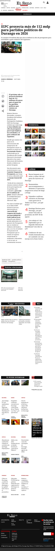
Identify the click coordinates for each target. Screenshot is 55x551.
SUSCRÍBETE (25, 10)
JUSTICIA (8, 7)
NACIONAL (18, 7)
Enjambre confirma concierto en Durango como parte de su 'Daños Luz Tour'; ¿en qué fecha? (34, 200)
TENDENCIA (33, 125)
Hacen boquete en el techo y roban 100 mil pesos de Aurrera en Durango (34, 177)
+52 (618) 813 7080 (49, 546)
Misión (2, 533)
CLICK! (3, 522)
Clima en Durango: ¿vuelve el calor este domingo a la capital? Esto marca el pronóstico (38, 334)
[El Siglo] (12, 518)
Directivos (3, 535)
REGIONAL (13, 7)
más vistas (39, 389)
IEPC (2, 24)
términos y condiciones (46, 540)
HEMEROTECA (11, 10)
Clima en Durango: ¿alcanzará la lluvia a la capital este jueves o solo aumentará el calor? (38, 358)
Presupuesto (11, 261)
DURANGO (3, 7)
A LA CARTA (13, 524)
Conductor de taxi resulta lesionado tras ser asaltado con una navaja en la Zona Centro (34, 236)
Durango (27, 14)
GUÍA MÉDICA (13, 520)
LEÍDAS (32, 169)
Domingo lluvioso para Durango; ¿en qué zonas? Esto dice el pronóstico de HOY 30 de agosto (35, 212)
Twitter (3, 102)
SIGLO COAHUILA (37, 520)
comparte (3, 112)
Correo (3, 107)
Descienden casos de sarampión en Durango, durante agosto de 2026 (38, 324)
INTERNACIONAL (25, 7)
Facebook (3, 97)
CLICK (41, 7)
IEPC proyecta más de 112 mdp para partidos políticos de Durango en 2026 (38, 384)
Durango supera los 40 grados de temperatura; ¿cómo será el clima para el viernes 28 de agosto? (38, 312)
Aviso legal (14, 536)
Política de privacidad (14, 534)
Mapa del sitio (14, 539)
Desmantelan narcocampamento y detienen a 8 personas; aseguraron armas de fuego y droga (35, 188)
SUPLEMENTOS (5, 520)
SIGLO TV (21, 520)
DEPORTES (37, 7)
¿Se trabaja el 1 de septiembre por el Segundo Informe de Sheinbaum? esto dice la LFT (34, 224)
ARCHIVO (5, 10)
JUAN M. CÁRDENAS (7, 79)
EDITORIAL (32, 7)
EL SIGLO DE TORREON (29, 521)
